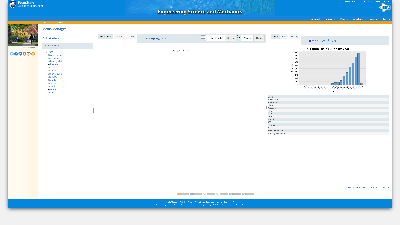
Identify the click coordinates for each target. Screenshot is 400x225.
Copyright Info (229, 202)
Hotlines (219, 202)
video (53, 89)
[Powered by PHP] (196, 194)
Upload (119, 36)
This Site (355, 1)
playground (56, 73)
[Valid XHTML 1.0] (209, 194)
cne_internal (56, 54)
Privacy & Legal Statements (204, 202)
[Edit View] (248, 194)
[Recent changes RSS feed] (183, 194)
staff (52, 86)
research (54, 83)
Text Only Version (186, 202)
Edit (284, 36)
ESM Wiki (60, 22)
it (51, 67)
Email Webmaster (172, 202)
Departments (373, 1)
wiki (52, 92)
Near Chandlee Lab (30, 48)
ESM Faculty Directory (203, 205)
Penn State (384, 1)
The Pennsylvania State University (231, 205)
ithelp (53, 70)
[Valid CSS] (222, 194)
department (56, 58)
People (363, 1)
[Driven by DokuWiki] (235, 194)
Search (131, 36)
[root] (51, 51)
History (294, 36)
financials (55, 64)
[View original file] (328, 93)
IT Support (178, 205)
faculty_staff (56, 61)
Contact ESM (188, 205)
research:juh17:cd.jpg (324, 40)
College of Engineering (164, 205)
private (54, 76)
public (53, 79)
